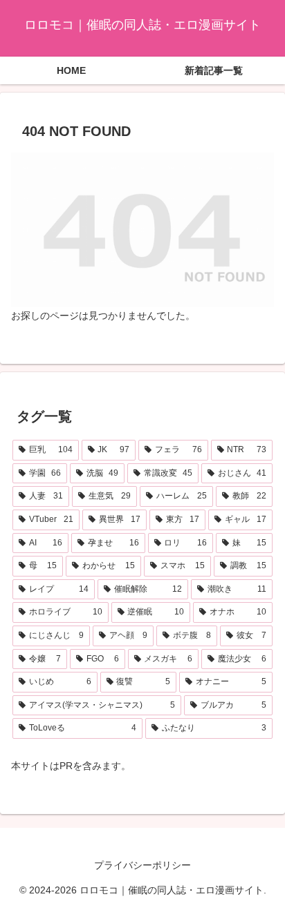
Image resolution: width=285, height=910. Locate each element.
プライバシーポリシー (142, 865)
